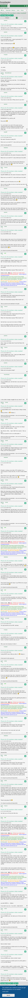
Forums (9, 6)
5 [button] (18, 18)
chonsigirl (7, 618)
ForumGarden (4, 5)
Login (2, 8)
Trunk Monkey (6, 374)
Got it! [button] (8, 995)
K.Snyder (5, 54)
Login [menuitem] (25, 6)
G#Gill (5, 226)
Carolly (6, 402)
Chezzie (5, 167)
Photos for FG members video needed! (13, 13)
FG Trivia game (4, 281)
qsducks (5, 20)
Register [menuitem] (27, 6)
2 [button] (13, 18)
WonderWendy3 (8, 72)
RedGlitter (6, 147)
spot (5, 253)
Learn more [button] (5, 991)
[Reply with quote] (25, 21)
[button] (10, 18)
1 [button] (11, 18)
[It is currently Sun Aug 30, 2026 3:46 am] (26, 10)
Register (7, 8)
